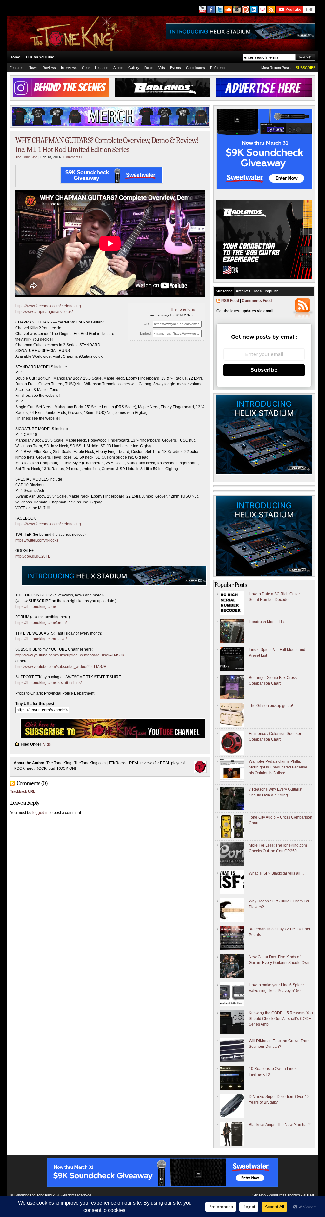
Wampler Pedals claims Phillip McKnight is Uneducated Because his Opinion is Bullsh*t (278, 767)
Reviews (49, 68)
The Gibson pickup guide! (271, 705)
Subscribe (224, 291)
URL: (148, 324)
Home (15, 57)
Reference (218, 68)
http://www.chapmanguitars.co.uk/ (44, 311)
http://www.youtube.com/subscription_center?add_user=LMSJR (69, 655)
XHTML (309, 1195)
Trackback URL (22, 791)
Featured (16, 68)
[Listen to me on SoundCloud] (227, 9)
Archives (243, 291)
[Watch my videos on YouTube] (202, 9)
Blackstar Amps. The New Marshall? (280, 1124)
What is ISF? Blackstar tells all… (276, 873)
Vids (161, 68)
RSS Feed (230, 300)
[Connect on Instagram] (236, 9)
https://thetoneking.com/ (35, 606)
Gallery (133, 68)
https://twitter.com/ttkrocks (36, 540)
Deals (148, 68)
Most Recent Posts (276, 68)
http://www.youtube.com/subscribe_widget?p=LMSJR (61, 666)
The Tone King (26, 157)
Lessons (101, 68)
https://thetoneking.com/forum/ (41, 623)
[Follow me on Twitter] (219, 9)
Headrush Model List (267, 622)
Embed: (146, 333)
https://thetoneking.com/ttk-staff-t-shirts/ (48, 683)
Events (175, 68)
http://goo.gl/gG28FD (33, 556)
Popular (271, 291)
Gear (86, 68)
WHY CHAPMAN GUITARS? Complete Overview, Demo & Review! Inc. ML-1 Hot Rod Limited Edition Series (107, 145)
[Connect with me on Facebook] (210, 9)
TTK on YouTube (39, 57)
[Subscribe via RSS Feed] (271, 9)
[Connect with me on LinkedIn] (253, 9)
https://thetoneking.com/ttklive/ (41, 639)
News (33, 68)
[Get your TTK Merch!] (262, 9)
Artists (118, 68)
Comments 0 (73, 157)
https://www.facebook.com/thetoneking (48, 306)
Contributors (195, 68)
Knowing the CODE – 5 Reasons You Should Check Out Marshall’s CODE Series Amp (281, 1019)
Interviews (69, 68)
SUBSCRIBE (305, 68)
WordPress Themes (284, 1195)
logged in (40, 812)
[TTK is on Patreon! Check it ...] (245, 9)
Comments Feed (257, 300)
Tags (258, 291)
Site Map (259, 1195)
